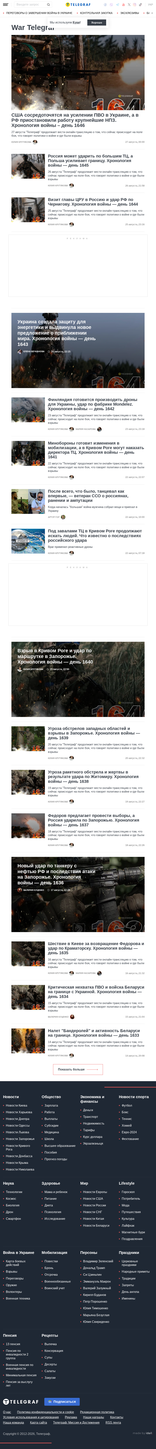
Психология (53, 1212)
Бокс (125, 1112)
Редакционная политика (97, 1412)
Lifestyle (127, 1183)
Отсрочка (51, 1274)
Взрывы (11, 1271)
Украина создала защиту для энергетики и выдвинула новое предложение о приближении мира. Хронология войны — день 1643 (57, 333)
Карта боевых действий (15, 1263)
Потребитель (131, 1198)
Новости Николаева (20, 1169)
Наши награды (93, 1417)
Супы (48, 1357)
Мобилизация (54, 1252)
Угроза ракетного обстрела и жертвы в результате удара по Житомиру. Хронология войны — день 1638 (93, 777)
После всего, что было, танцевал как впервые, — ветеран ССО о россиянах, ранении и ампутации (88, 496)
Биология (12, 1205)
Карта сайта (38, 1422)
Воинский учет (55, 1288)
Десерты (51, 1364)
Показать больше (71, 1069)
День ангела (130, 1291)
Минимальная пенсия (21, 1375)
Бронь (49, 1268)
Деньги (88, 1110)
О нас (7, 1412)
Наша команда (13, 1422)
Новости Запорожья (20, 1139)
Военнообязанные (58, 1281)
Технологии (14, 1192)
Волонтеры (14, 1291)
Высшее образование (60, 1145)
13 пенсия (13, 1344)
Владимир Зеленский (98, 1261)
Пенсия (10, 1335)
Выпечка (51, 1344)
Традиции (128, 1278)
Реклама (71, 1417)
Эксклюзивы (129, 13)
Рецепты (50, 1335)
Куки (76, 22)
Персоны (88, 1252)
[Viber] (111, 4)
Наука (8, 1183)
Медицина (52, 1132)
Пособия (51, 1152)
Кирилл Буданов (94, 1294)
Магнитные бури (133, 1232)
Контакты (116, 1417)
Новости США (93, 1198)
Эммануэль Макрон (97, 1281)
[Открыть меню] (5, 4)
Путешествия (131, 1212)
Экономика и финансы (92, 1099)
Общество (51, 1097)
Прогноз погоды (56, 1159)
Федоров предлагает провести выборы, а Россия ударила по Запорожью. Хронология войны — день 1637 (93, 820)
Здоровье (51, 1183)
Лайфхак (128, 1225)
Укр (150, 4)
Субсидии (51, 1125)
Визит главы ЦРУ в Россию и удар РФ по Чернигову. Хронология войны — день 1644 (93, 202)
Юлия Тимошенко (95, 1308)
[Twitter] (129, 4)
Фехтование (130, 1139)
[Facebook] (105, 4)
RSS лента (113, 1422)
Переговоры (15, 1278)
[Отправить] (48, 5)
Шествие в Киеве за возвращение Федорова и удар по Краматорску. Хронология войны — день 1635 (96, 948)
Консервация (54, 1350)
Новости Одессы (18, 1125)
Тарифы (89, 1130)
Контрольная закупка (96, 13)
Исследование (55, 1218)
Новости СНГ (92, 1212)
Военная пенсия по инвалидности (19, 1366)
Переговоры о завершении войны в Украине (39, 13)
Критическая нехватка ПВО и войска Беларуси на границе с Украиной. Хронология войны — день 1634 (96, 992)
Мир (84, 1183)
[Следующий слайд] (152, 13)
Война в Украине (18, 1252)
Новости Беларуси (96, 1225)
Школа (49, 1139)
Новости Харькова (19, 1112)
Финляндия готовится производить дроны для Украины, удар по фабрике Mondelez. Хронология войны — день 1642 (92, 404)
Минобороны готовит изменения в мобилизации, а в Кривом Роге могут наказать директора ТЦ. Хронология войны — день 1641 (96, 450)
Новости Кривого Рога (18, 1147)
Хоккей (127, 1125)
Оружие (11, 1285)
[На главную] (78, 4)
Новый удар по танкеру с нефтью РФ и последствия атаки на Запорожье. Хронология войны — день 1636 (56, 874)
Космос (11, 1198)
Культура (128, 1218)
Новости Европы (95, 1192)
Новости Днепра (17, 1118)
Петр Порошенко (95, 1301)
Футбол (127, 1105)
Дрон (9, 1212)
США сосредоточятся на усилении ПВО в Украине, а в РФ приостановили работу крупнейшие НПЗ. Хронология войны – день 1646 (74, 120)
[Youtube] (124, 5)
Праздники (129, 1252)
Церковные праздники (130, 1263)
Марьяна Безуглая (96, 1315)
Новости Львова (17, 1132)
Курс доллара (92, 1136)
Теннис (127, 1118)
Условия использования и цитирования (31, 1417)
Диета (49, 1205)
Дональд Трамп (94, 1268)
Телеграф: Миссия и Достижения (76, 1422)
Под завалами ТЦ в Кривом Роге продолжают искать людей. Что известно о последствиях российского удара (95, 535)
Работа (50, 1112)
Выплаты (51, 1118)
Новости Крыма (17, 1162)
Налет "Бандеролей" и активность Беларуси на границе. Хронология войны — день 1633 (94, 1033)
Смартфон (13, 1218)
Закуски (50, 1377)
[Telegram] (118, 4)
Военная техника (18, 1298)
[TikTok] (140, 5)
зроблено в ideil (142, 1433)
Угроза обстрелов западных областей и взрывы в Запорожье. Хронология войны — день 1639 (94, 733)
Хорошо (96, 22)
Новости (11, 1097)
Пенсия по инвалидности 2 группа (17, 1354)
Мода (125, 1205)
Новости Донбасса (19, 1156)
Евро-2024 (129, 1132)
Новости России (94, 1205)
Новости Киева (16, 1105)
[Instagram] (134, 4)
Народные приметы (136, 1271)
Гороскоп (128, 1192)
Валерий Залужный (97, 1288)
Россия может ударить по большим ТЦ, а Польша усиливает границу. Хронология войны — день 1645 (90, 161)
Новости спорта (134, 1097)
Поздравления (132, 1239)
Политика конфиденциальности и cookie (45, 1412)
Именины (128, 1298)
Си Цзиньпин (92, 1274)
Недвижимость (93, 1123)
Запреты (128, 1285)
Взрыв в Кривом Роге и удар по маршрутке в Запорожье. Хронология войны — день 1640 (55, 656)
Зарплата (51, 1105)
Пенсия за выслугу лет (19, 1383)
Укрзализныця (93, 1143)
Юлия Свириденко (96, 1321)
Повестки (51, 1261)
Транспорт (90, 1116)
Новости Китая (93, 1218)
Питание (51, 1198)
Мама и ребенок (56, 1192)
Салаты (50, 1371)
